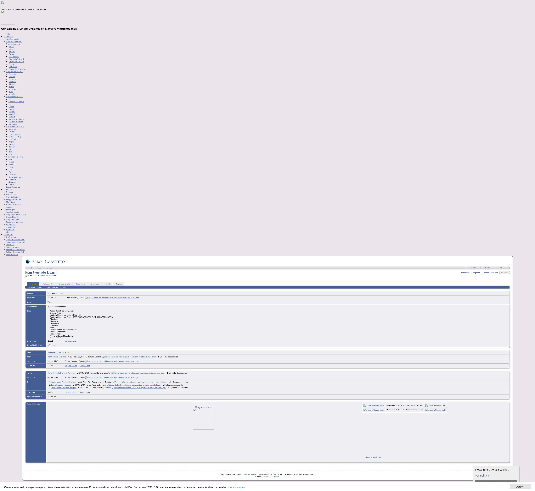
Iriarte (11, 86)
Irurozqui (12, 89)
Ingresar (49, 268)
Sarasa (11, 162)
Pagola (11, 142)
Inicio (7, 34)
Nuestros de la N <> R (15, 126)
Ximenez (12, 174)
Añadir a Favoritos (491, 273)
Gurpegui (12, 79)
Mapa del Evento (52, 287)
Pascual (12, 144)
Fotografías (10, 227)
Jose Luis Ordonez (272, 476)
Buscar (473, 268)
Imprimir (476, 273)
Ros (10, 154)
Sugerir (119, 284)
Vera (10, 172)
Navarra (12, 131)
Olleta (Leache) (15, 136)
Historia (8, 189)
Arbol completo (12, 39)
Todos (64, 287)
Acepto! (520, 486)
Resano (12, 147)
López (11, 106)
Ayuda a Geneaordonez (15, 242)
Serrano (12, 164)
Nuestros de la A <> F (14, 44)
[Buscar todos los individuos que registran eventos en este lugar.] (112, 298)
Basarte (12, 51)
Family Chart (85, 366)
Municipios (10, 202)
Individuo (34, 284)
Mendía (12, 116)
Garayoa (12, 74)
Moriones (13, 124)
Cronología (95, 284)
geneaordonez (70, 341)
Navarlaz (12, 129)
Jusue (11, 104)
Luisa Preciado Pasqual (60, 385)
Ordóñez (12, 139)
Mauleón (12, 114)
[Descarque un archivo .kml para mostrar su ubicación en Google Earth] (435, 405)
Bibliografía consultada (15, 249)
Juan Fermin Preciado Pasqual (63, 388)
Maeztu (12, 111)
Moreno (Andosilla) (16, 119)
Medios (487, 268)
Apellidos (9, 36)
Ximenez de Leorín (16, 177)
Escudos (8, 207)
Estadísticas (11, 224)
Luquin (11, 109)
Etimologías (11, 194)
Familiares (10, 229)
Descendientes (65, 284)
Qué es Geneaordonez (15, 239)
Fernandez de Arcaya (17, 69)
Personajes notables (14, 222)
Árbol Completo (48, 261)
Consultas (10, 244)
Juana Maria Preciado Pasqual (63, 382)
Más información (236, 487)
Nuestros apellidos (14, 41)
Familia (108, 284)
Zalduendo (13, 182)
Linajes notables (13, 219)
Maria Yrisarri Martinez (57, 357)
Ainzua (11, 46)
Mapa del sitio (12, 254)
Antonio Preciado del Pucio (58, 352)
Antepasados (48, 284)
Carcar (11, 54)
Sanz (11, 159)
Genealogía (10, 209)
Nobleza (9, 192)
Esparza (12, 64)
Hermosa (12, 81)
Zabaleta (12, 179)
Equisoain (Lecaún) (16, 61)
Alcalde (11, 49)
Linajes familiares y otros (16, 214)
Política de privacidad (15, 252)
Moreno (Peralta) (16, 121)
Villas (8, 232)
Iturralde (12, 94)
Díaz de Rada (14, 56)
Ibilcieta (12, 84)
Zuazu (11, 184)
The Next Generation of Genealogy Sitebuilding (261, 474)
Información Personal (34, 287)
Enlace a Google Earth (373, 457)
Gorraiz (12, 76)
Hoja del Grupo (71, 366)
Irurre (11, 91)
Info (501, 268)
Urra (10, 169)
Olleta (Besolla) (15, 134)
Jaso (10, 99)
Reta (10, 149)
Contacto (9, 234)
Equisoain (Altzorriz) (17, 59)
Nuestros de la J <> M (14, 96)
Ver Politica (482, 475)
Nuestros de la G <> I (14, 71)
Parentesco (80, 284)
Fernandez (13, 66)
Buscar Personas (13, 187)
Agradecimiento (12, 247)
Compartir (465, 273)
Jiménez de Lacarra (16, 101)
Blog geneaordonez (14, 199)
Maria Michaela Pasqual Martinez (61, 373)
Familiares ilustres (13, 204)
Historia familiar (12, 197)
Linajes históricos (13, 217)
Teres (11, 167)
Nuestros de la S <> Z (14, 157)
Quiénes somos (12, 237)
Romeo (12, 152)
